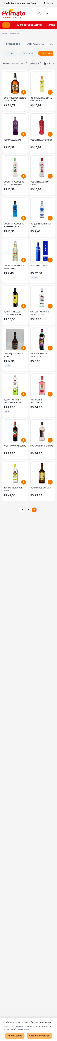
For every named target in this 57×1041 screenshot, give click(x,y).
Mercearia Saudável (29, 25)
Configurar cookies (39, 1035)
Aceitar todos (15, 1035)
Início (4, 33)
